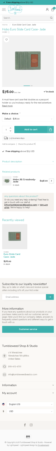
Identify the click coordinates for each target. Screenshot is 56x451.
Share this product (26, 144)
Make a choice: (11, 113)
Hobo (4, 32)
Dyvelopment (43, 445)
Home (4, 24)
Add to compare (8, 144)
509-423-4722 (14, 366)
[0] (53, 9)
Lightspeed (14, 445)
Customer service (28, 329)
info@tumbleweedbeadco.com (20, 205)
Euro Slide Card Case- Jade (24, 24)
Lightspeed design (27, 445)
